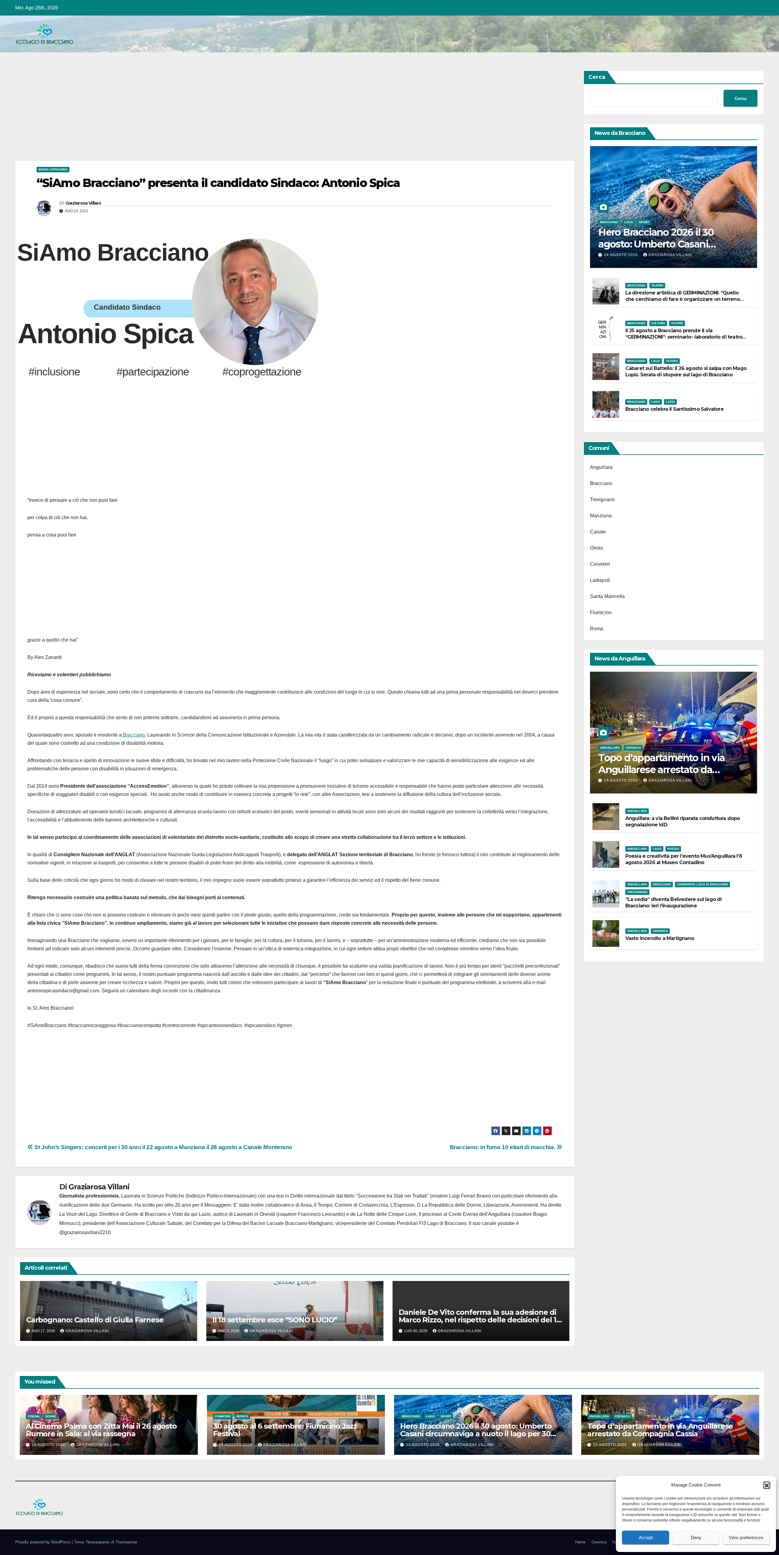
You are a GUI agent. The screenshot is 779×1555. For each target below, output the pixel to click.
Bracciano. (134, 734)
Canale (598, 531)
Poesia (673, 848)
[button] (767, 1485)
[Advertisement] (197, 115)
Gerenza (599, 1542)
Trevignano (602, 499)
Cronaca (633, 747)
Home (580, 1542)
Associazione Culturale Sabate (149, 1223)
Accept (646, 1537)
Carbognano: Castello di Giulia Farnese (94, 1319)
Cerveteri (600, 564)
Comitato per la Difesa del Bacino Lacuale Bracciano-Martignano (263, 1223)
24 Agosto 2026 (621, 255)
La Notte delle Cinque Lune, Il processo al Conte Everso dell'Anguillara (433, 1214)
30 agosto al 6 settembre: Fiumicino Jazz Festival (285, 1430)
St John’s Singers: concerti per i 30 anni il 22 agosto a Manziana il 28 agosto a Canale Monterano (162, 1147)
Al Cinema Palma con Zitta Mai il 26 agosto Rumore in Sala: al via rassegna (101, 1430)
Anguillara (601, 467)
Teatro (657, 285)
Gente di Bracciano (146, 1214)
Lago (628, 222)
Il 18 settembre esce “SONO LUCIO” (274, 1319)
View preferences (746, 1537)
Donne (50, 1416)
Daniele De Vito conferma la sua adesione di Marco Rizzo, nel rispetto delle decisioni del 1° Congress (479, 1320)
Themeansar (126, 1542)
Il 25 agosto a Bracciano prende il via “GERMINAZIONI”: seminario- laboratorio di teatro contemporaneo (683, 337)
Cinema (34, 1416)
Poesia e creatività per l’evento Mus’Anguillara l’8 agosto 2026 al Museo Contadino (683, 859)
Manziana (601, 515)
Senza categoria (53, 169)
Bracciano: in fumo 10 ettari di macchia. (503, 1147)
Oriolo (596, 548)
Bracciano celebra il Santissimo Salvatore (674, 409)
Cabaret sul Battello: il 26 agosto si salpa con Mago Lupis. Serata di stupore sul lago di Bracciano (685, 371)
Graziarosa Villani (83, 203)
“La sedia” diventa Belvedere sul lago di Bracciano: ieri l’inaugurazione (673, 902)
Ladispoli (600, 580)
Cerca (597, 77)
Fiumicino (601, 612)
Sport (644, 222)
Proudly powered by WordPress (43, 1542)
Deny (696, 1537)
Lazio (670, 401)
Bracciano (609, 222)
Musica (242, 1416)
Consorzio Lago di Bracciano (702, 884)
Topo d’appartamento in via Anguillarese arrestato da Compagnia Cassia (661, 769)
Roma (596, 628)
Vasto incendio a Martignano (659, 938)
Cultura (658, 323)
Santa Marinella (607, 596)
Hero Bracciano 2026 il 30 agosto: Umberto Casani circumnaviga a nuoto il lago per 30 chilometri (476, 1434)
